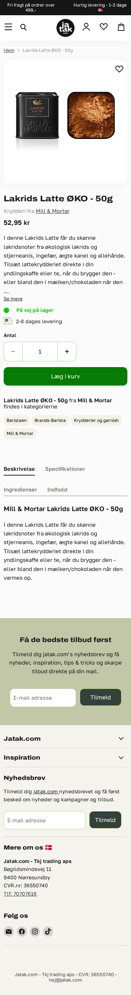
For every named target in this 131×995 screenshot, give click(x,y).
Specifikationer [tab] (65, 468)
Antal (10, 335)
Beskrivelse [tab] (19, 468)
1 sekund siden (119, 69)
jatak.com (46, 791)
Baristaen (17, 420)
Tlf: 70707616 (20, 894)
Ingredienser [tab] (20, 489)
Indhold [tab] (57, 489)
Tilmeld (100, 697)
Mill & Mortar (53, 210)
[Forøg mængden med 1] (67, 351)
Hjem (9, 50)
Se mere (13, 298)
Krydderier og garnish (96, 420)
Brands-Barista (50, 420)
